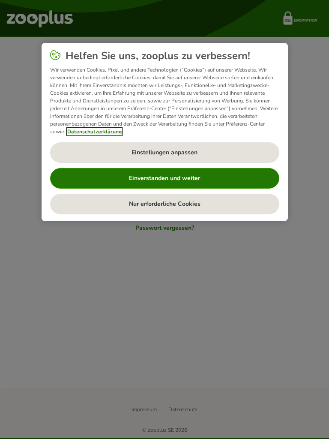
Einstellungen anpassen (164, 152)
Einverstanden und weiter (164, 178)
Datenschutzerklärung (94, 131)
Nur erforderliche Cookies (164, 204)
